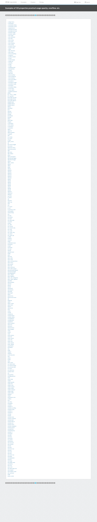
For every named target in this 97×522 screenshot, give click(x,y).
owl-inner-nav (11, 448)
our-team (10, 368)
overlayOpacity (11, 430)
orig (8, 349)
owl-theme (10, 464)
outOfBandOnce (11, 376)
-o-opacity (10, 62)
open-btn (10, 256)
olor (8, 205)
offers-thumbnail (11, 156)
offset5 (9, 184)
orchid (9, 332)
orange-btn (10, 314)
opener (9, 285)
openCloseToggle (12, 271)
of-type (9, 140)
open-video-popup (12, 268)
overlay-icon (10, 423)
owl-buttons (10, 441)
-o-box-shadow (11, 43)
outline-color (10, 385)
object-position (11, 132)
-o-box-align (10, 35)
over (9, 400)
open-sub (10, 265)
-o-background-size (12, 31)
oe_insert (10, 138)
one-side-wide (11, 220)
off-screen (10, 146)
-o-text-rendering (12, 76)
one (8, 214)
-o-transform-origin (12, 82)
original (9, 352)
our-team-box (11, 370)
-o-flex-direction (11, 50)
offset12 (9, 173)
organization (10, 345)
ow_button (10, 439)
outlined (9, 394)
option (9, 302)
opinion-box (10, 296)
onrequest (10, 244)
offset (9, 167)
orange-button (11, 315)
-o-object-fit (10, 61)
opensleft (10, 291)
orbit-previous (11, 327)
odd (8, 135)
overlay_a (10, 432)
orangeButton (11, 318)
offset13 (9, 174)
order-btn (10, 336)
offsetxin (10, 191)
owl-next (10, 453)
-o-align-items (11, 22)
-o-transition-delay (12, 87)
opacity (9, 250)
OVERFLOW (11, 102)
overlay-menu (11, 424)
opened (9, 283)
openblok (10, 280)
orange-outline (11, 317)
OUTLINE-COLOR (12, 97)
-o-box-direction (11, 37)
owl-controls (10, 444)
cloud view (8, 15)
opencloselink (11, 282)
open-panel (10, 264)
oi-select (10, 197)
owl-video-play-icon (12, 468)
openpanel (10, 288)
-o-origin (10, 65)
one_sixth (10, 230)
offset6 (9, 185)
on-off (9, 208)
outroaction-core (11, 397)
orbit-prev (10, 326)
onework (10, 240)
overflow (10, 405)
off (8, 143)
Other (9, 118)
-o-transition (10, 85)
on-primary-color (12, 209)
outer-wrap (10, 379)
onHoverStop (11, 212)
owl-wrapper (10, 470)
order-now (10, 341)
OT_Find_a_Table (12, 94)
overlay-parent (11, 427)
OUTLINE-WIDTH (12, 100)
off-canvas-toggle (12, 144)
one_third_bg (11, 235)
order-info (10, 339)
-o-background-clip (12, 29)
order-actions (11, 335)
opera (9, 294)
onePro (9, 223)
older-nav (10, 202)
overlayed (10, 433)
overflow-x (10, 411)
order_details (11, 344)
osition (9, 358)
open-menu (10, 262)
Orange (9, 114)
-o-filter (9, 49)
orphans (10, 353)
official (9, 164)
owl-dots (10, 447)
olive (9, 203)
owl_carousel (11, 473)
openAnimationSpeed (13, 270)
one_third (10, 233)
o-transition (10, 128)
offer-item (10, 152)
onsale (9, 246)
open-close (10, 259)
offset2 (9, 179)
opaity (9, 253)
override (10, 435)
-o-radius (10, 70)
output (9, 395)
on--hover (10, 206)
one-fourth (10, 217)
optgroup (10, 300)
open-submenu (11, 267)
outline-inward (11, 386)
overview (10, 436)
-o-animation (11, 23)
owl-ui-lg (10, 465)
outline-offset (11, 388)
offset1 (9, 168)
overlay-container (12, 418)
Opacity (9, 111)
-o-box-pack (10, 41)
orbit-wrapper (11, 329)
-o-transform (11, 81)
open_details (11, 274)
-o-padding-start (11, 67)
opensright (10, 293)
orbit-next (10, 324)
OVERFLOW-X (11, 103)
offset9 (9, 190)
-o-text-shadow (11, 78)
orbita (9, 330)
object (9, 129)
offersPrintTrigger (12, 159)
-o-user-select (11, 90)
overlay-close (11, 417)
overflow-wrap (11, 409)
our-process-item (12, 367)
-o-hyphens (10, 55)
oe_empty (10, 137)
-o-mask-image (11, 59)
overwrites (10, 438)
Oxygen (9, 121)
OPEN (9, 93)
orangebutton (11, 320)
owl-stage (10, 461)
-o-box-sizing (11, 44)
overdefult (10, 403)
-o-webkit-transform (12, 91)
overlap (9, 414)
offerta (9, 161)
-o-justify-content (12, 56)
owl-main (10, 451)
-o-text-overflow (11, 75)
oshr (9, 356)
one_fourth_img (11, 227)
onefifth (9, 236)
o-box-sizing (10, 124)
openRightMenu (11, 273)
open (9, 255)
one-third (10, 221)
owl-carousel (11, 442)
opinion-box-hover (12, 297)
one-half (10, 218)
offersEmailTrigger (12, 158)
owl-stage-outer (11, 462)
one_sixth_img (11, 232)
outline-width (11, 392)
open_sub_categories (13, 277)
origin (9, 350)
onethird (10, 238)
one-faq (9, 215)
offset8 (9, 188)
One (9, 109)
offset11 (9, 171)
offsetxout (10, 193)
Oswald (9, 117)
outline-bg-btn (11, 382)
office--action (11, 162)
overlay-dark (11, 420)
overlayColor (11, 429)
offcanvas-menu (11, 147)
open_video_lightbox (13, 279)
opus (9, 309)
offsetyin (10, 194)
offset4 (9, 182)
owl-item (10, 450)
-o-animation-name (12, 26)
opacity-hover (11, 252)
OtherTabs (10, 120)
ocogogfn (10, 134)
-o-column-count (11, 46)
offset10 (9, 170)
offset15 (9, 177)
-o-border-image (11, 32)
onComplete (10, 211)
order (9, 333)
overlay (9, 415)
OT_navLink (10, 96)
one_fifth (10, 224)
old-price (10, 200)
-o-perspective (11, 68)
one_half (10, 229)
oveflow (9, 398)
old (8, 199)
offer (9, 150)
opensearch (10, 289)
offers (9, 155)
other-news (10, 362)
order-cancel (11, 338)
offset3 (9, 180)
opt (8, 299)
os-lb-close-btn (11, 355)
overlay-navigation (12, 426)
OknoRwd (10, 108)
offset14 (9, 176)
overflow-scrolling (12, 408)
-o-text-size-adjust (12, 79)
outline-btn (10, 383)
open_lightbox (11, 276)
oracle (9, 311)
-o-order (10, 64)
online (9, 241)
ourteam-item (11, 371)
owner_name (11, 476)
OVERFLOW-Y (11, 105)
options (9, 306)
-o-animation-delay (12, 25)
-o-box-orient (11, 40)
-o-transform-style (12, 84)
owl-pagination (11, 458)
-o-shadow (10, 72)
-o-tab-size (10, 73)
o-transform (10, 126)
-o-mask (10, 58)
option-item (10, 305)
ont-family (10, 247)
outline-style (10, 391)
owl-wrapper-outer (12, 471)
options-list (10, 308)
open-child (10, 258)
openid (9, 286)
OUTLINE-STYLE (12, 99)
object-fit (10, 131)
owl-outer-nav (11, 454)
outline (9, 380)
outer (9, 377)
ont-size (9, 249)
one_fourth (10, 226)
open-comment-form (12, 261)
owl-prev (10, 459)
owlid (9, 474)
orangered (10, 321)
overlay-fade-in (11, 421)
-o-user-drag (11, 88)
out (8, 373)
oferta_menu (11, 141)
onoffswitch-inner (12, 243)
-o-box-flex (10, 38)
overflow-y (10, 412)
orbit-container (11, 323)
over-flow (10, 401)
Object (9, 106)
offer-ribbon (10, 153)
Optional (10, 112)
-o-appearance (11, 28)
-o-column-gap (11, 47)
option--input (11, 303)
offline (9, 165)
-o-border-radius (11, 34)
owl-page (10, 456)
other (9, 361)
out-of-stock (10, 374)
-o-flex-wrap (10, 52)
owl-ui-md (10, 467)
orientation (10, 347)
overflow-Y (10, 406)
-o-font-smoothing (12, 53)
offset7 (9, 187)
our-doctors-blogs (12, 365)
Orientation (10, 115)
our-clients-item (11, 364)
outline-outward (11, 389)
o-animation (10, 123)
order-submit (11, 342)
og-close (10, 196)
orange (9, 312)
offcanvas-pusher (12, 149)
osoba (9, 359)
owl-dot (9, 445)
